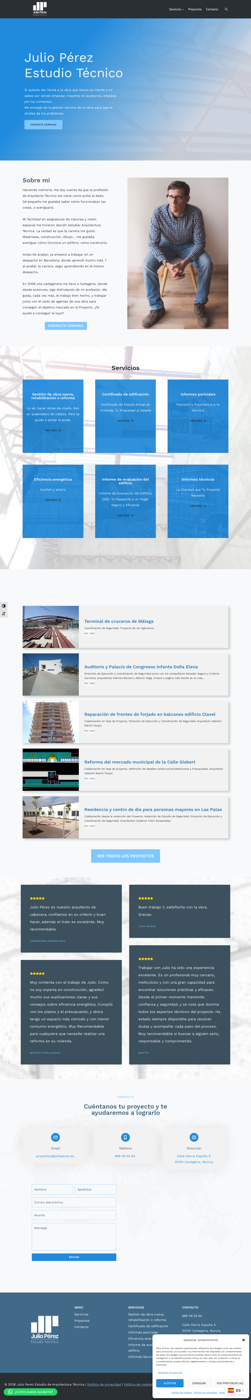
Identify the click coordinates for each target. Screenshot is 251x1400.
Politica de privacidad (205, 1392)
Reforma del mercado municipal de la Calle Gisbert (139, 762)
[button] (243, 1340)
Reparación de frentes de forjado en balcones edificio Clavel (150, 714)
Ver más (89, 634)
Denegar (199, 1383)
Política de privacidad (104, 1384)
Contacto (212, 9)
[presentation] (51, 627)
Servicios (81, 1314)
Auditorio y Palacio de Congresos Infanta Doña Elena (141, 666)
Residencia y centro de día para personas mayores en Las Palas (153, 809)
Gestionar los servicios (170, 1372)
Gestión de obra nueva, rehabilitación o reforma (147, 1317)
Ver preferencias (230, 1383)
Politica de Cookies (181, 1392)
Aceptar (170, 1383)
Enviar (74, 1257)
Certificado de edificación (148, 1326)
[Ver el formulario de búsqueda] (226, 9)
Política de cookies (138, 1384)
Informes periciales (143, 1332)
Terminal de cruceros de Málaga (119, 621)
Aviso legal (224, 1392)
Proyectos (195, 9)
